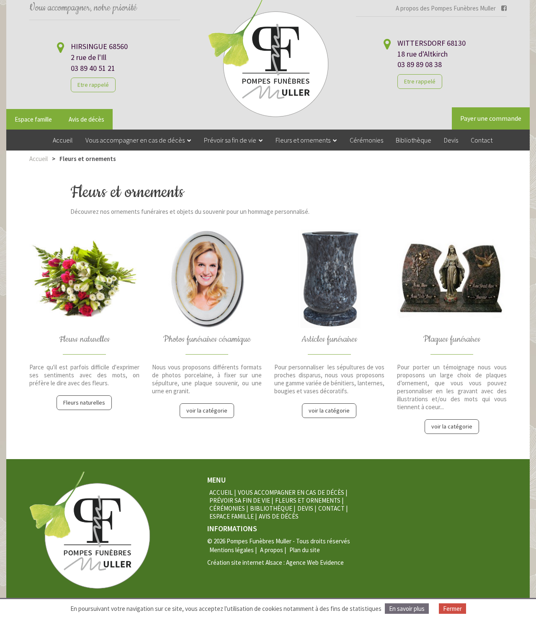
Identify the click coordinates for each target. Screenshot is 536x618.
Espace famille (33, 119)
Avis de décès (86, 119)
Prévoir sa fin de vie (239, 500)
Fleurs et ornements (307, 500)
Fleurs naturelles (84, 402)
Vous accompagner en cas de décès (291, 492)
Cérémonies (227, 508)
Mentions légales (231, 550)
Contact (331, 508)
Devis (305, 508)
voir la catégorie (206, 410)
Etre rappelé (93, 84)
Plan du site (304, 550)
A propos (271, 550)
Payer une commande (490, 118)
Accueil (38, 159)
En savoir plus (407, 609)
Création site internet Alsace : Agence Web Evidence (275, 562)
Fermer (452, 609)
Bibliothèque (271, 508)
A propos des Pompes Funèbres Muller (446, 8)
